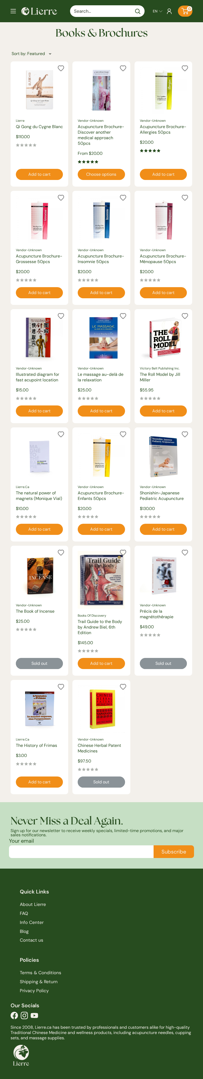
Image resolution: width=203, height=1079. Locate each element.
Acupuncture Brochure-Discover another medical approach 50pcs (101, 135)
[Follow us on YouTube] (34, 1017)
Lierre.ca (22, 487)
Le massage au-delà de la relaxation (100, 377)
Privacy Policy (34, 991)
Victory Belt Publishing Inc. (159, 368)
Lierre (20, 120)
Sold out (39, 663)
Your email (21, 840)
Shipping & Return (39, 982)
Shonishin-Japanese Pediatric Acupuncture (162, 495)
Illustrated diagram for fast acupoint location (37, 377)
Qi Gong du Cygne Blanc (39, 126)
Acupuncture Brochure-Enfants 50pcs (101, 495)
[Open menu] (13, 11)
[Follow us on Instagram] (24, 1017)
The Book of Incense (35, 611)
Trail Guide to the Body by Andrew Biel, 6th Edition (100, 627)
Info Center (32, 922)
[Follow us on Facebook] (14, 1017)
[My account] (169, 11)
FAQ (24, 913)
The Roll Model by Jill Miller (160, 377)
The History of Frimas (36, 745)
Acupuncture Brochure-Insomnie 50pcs (101, 258)
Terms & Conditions (40, 973)
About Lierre (33, 904)
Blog (24, 931)
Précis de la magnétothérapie (156, 614)
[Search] (138, 11)
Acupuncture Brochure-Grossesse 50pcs (39, 258)
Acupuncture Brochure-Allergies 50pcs (163, 129)
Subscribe (174, 851)
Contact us (31, 940)
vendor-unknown (91, 120)
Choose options (101, 174)
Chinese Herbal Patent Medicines (99, 748)
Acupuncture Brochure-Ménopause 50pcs (163, 258)
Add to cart (39, 174)
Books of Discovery (92, 615)
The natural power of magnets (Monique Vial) (39, 495)
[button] (157, 11)
